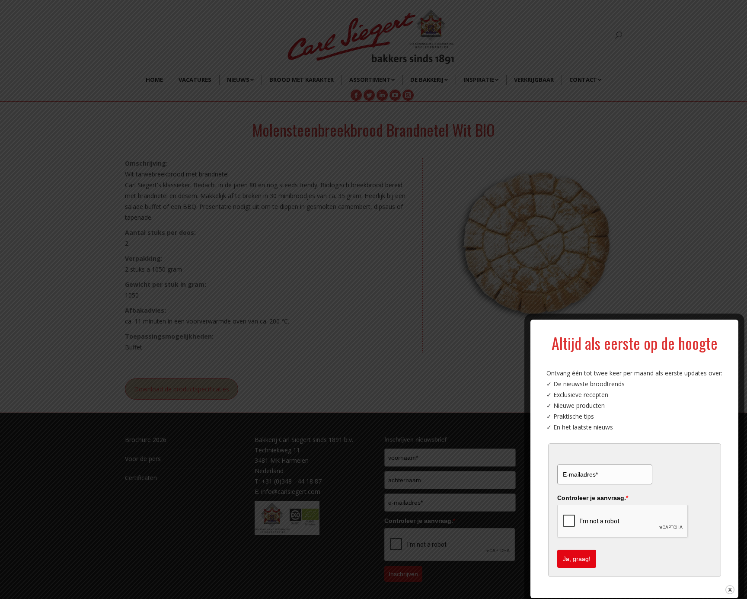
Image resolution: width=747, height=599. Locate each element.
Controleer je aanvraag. (592, 497)
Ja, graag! (577, 558)
